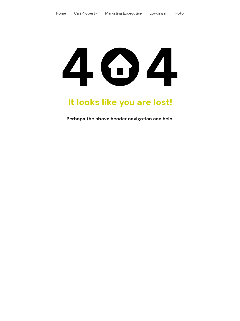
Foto (180, 13)
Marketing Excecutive (123, 13)
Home (61, 13)
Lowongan (159, 13)
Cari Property (85, 13)
